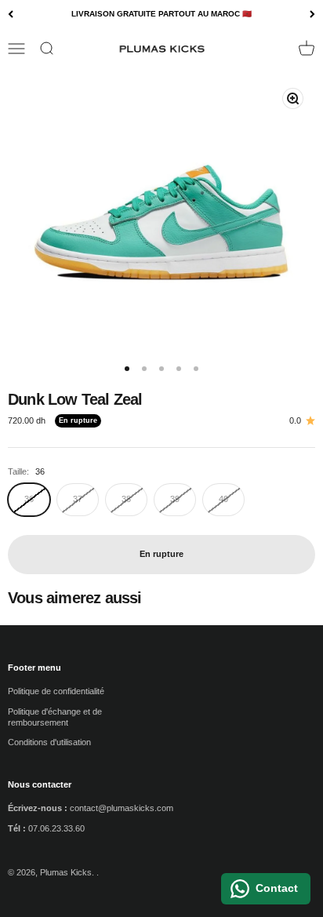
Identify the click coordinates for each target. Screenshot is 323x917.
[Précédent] (10, 14)
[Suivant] (312, 14)
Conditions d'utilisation (49, 742)
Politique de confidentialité (56, 691)
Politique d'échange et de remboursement (55, 717)
